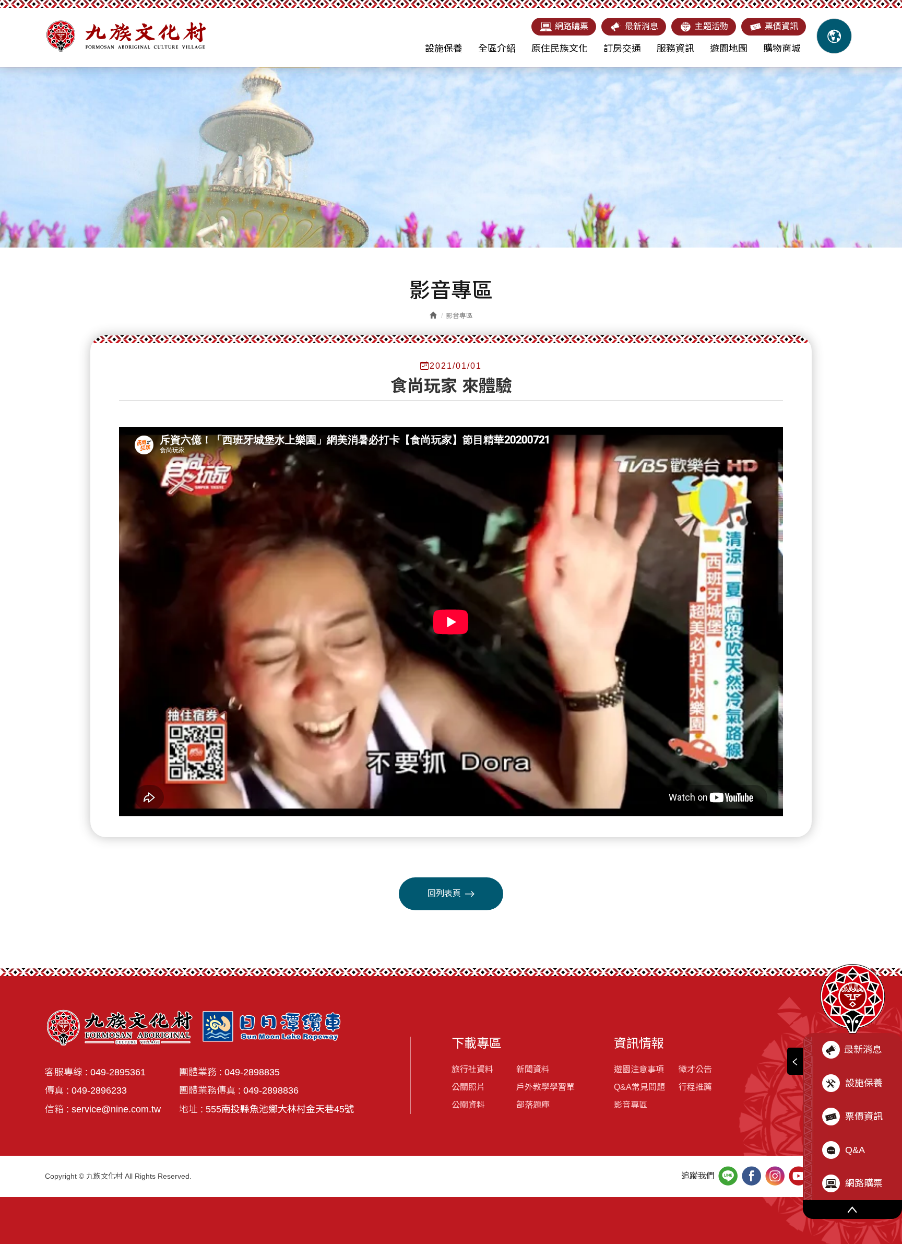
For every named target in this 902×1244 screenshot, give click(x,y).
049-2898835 (252, 1072)
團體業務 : (200, 1072)
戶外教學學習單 (545, 1087)
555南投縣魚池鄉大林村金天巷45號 (280, 1109)
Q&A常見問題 (639, 1087)
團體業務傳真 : (210, 1090)
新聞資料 (533, 1069)
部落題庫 (533, 1104)
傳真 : (57, 1090)
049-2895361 (118, 1072)
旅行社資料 (472, 1069)
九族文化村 (126, 36)
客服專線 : (66, 1072)
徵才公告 (695, 1069)
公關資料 (468, 1104)
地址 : (191, 1109)
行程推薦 (695, 1087)
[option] (451, 157)
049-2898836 (271, 1090)
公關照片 (468, 1087)
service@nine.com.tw (116, 1109)
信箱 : (57, 1109)
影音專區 (630, 1104)
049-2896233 (99, 1090)
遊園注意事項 (639, 1069)
